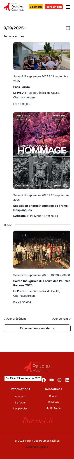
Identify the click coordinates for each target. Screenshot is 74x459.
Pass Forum (21, 87)
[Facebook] (43, 380)
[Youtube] (51, 380)
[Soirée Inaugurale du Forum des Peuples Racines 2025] (42, 250)
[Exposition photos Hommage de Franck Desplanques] (42, 151)
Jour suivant (60, 318)
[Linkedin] (67, 380)
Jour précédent (16, 318)
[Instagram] (59, 380)
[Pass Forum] (42, 56)
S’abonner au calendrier (35, 328)
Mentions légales (37, 447)
